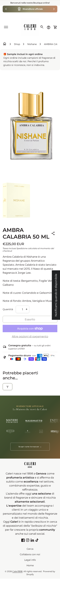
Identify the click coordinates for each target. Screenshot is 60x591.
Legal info (30, 559)
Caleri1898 (17, 571)
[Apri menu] (6, 27)
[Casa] (30, 27)
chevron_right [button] (54, 9)
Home (30, 565)
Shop (17, 44)
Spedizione (21, 248)
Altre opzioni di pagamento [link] (30, 336)
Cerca (30, 548)
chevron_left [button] (6, 9)
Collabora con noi (30, 554)
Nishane (32, 44)
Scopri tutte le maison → (30, 447)
